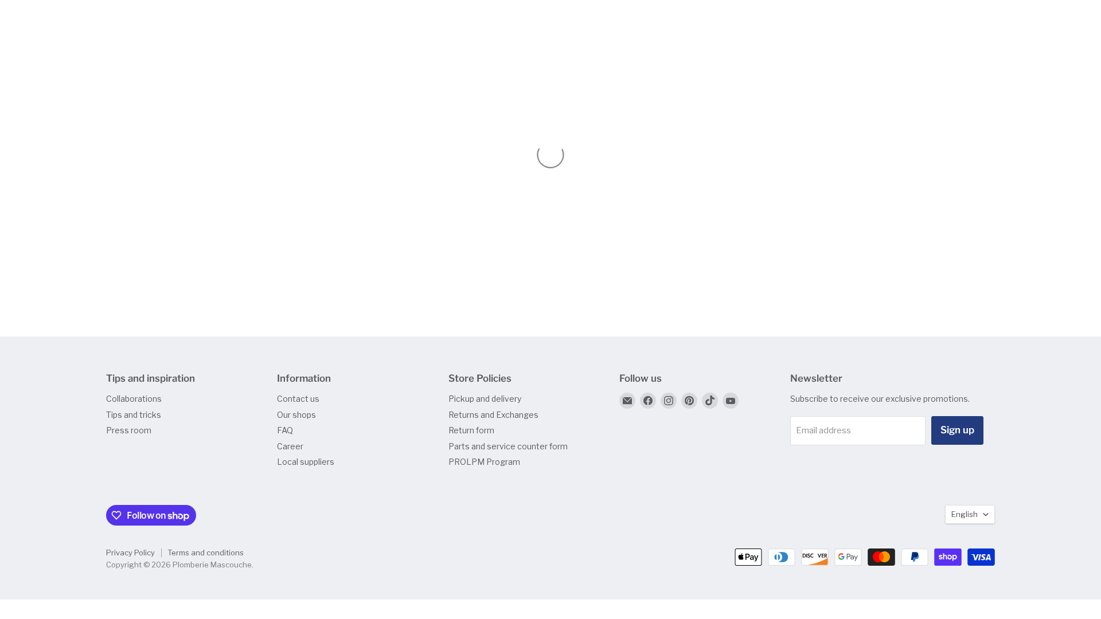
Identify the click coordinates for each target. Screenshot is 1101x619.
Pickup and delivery (484, 398)
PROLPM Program (484, 462)
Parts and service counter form (508, 446)
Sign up (957, 430)
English (964, 514)
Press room (128, 430)
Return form (471, 430)
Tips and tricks (133, 415)
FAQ (285, 430)
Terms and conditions (205, 552)
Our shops (296, 415)
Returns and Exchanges (493, 415)
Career (290, 446)
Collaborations (134, 398)
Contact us (298, 398)
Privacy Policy (130, 552)
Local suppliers (305, 462)
